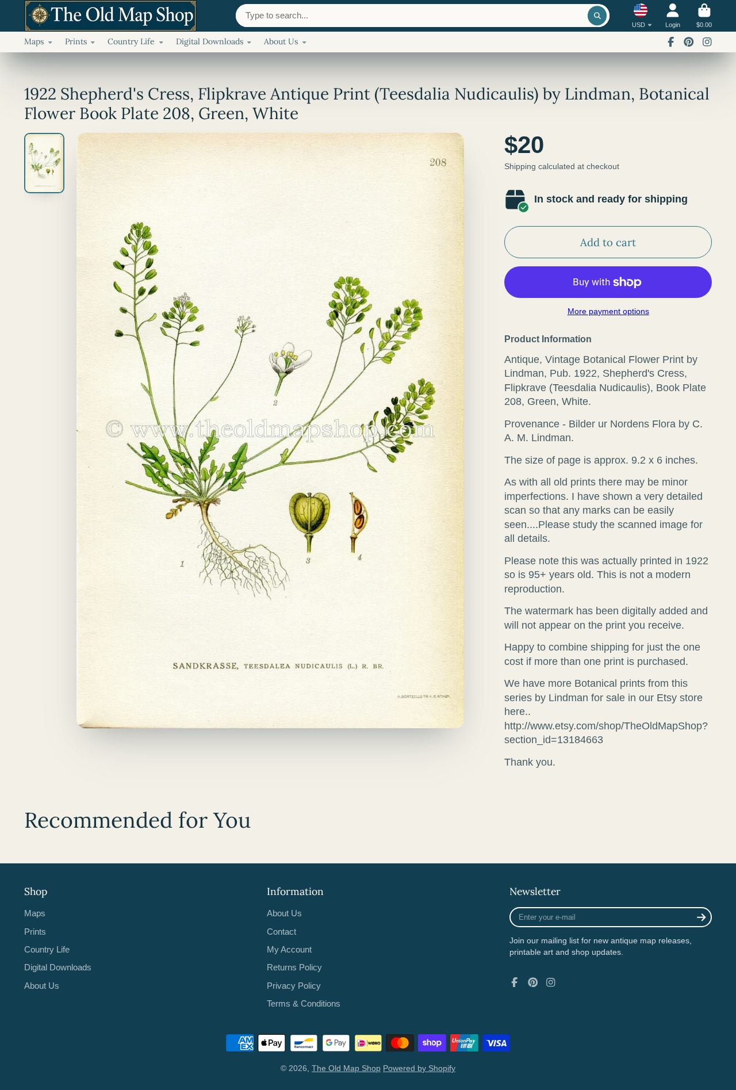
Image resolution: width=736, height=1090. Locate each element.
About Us (281, 41)
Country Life (131, 41)
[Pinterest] (689, 42)
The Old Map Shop (346, 1068)
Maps (34, 41)
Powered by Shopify (419, 1068)
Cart (704, 15)
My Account (289, 949)
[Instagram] (707, 42)
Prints (76, 41)
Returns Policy (294, 967)
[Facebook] (671, 42)
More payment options (608, 311)
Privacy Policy (294, 985)
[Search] (597, 15)
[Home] (110, 16)
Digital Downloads (209, 41)
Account (672, 15)
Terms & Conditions (303, 1003)
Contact (281, 931)
